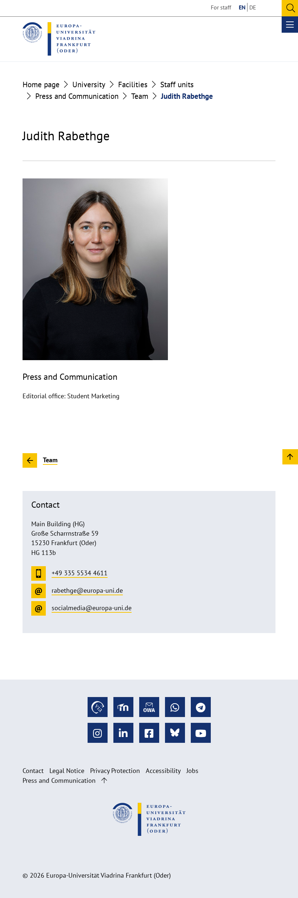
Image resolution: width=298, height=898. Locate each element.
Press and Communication (76, 96)
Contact (33, 770)
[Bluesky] (175, 733)
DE (252, 7)
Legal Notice (66, 770)
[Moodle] (123, 707)
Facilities (133, 84)
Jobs (192, 770)
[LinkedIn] (123, 733)
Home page (41, 84)
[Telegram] (201, 707)
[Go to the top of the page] (104, 780)
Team (139, 96)
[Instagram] (98, 733)
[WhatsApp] (175, 707)
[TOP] (290, 456)
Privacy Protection (115, 770)
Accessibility (163, 770)
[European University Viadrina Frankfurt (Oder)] (59, 39)
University (88, 84)
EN (242, 7)
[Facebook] (149, 733)
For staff (221, 7)
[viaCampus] (98, 707)
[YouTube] (201, 733)
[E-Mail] (149, 707)
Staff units (177, 84)
